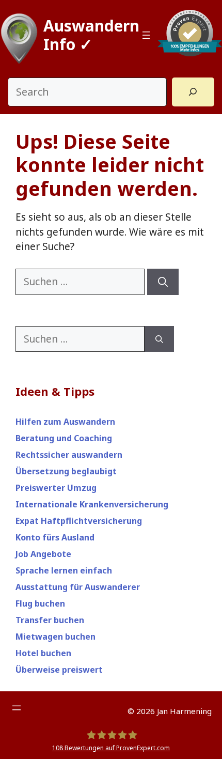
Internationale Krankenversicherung (91, 504)
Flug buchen (40, 603)
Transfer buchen (49, 620)
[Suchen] (163, 282)
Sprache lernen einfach (63, 570)
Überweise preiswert (59, 669)
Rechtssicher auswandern (68, 454)
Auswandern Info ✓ (91, 35)
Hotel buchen (43, 653)
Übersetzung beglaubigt (66, 471)
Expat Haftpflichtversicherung (78, 520)
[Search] (193, 92)
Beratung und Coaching (63, 438)
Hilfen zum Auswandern (65, 421)
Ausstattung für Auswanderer (77, 587)
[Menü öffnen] (146, 35)
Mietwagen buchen (55, 636)
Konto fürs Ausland (54, 537)
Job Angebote (43, 554)
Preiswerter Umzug (56, 487)
